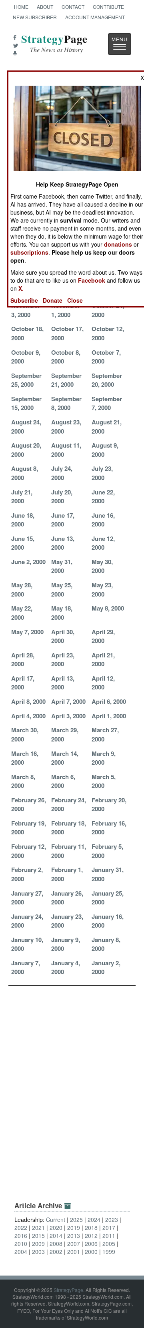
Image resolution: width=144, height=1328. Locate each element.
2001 (73, 1252)
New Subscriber (35, 17)
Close (75, 300)
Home (21, 6)
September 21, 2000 (66, 380)
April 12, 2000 (103, 682)
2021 (38, 1228)
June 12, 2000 (103, 543)
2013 (73, 1236)
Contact (73, 6)
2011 (108, 1236)
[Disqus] (72, 1086)
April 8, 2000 (28, 701)
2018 (91, 1228)
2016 (20, 1236)
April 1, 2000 (109, 715)
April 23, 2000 (62, 659)
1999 (108, 1252)
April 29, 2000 (103, 636)
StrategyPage (68, 1289)
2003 (38, 1252)
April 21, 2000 (103, 659)
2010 (20, 1244)
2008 (56, 1244)
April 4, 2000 (28, 715)
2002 (56, 1252)
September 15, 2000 (26, 403)
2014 (56, 1236)
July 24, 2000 (61, 473)
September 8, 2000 (66, 403)
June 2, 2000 (28, 561)
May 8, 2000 (108, 608)
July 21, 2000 (21, 496)
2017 (108, 1228)
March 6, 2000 (63, 781)
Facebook (91, 280)
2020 (56, 1228)
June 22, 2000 (103, 496)
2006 (91, 1244)
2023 (111, 1219)
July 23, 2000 (102, 473)
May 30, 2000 (102, 566)
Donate (52, 300)
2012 (91, 1236)
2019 (73, 1228)
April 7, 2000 (68, 701)
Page (54, 43)
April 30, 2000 (62, 636)
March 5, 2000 (104, 781)
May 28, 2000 (21, 589)
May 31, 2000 (61, 566)
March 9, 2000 (104, 758)
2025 (76, 1219)
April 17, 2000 (22, 682)
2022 (20, 1228)
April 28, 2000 (22, 659)
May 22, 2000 (21, 612)
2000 (91, 1252)
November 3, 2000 (25, 310)
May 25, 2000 (61, 589)
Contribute (108, 6)
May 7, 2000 (27, 631)
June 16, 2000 (103, 519)
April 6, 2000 (109, 701)
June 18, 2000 (22, 519)
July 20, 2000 (61, 496)
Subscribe (24, 300)
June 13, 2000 (62, 543)
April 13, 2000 (62, 682)
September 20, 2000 (107, 380)
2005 (108, 1244)
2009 (38, 1244)
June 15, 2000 (22, 543)
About (45, 6)
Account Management (95, 17)
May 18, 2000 (61, 612)
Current (55, 1219)
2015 (38, 1236)
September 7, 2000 (107, 403)
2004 (20, 1252)
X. (21, 288)
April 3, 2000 (68, 715)
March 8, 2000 (23, 781)
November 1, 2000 (65, 310)
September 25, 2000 (26, 380)
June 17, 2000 (62, 519)
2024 (94, 1219)
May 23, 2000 (102, 589)
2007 (73, 1244)
